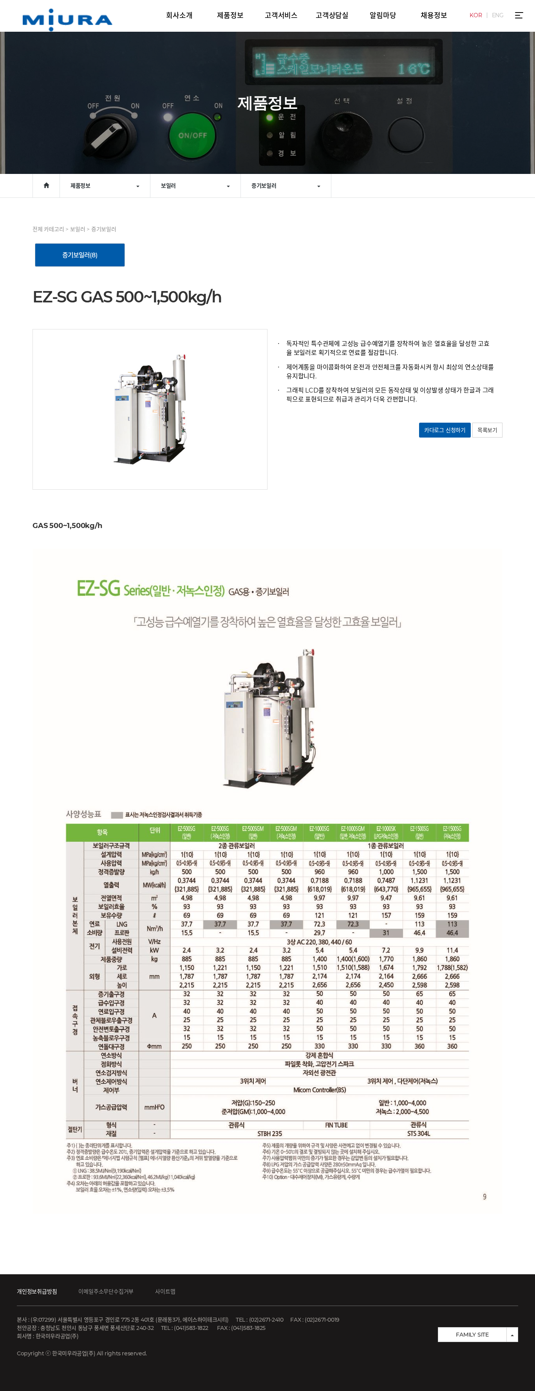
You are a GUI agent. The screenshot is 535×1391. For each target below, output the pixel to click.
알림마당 (383, 15)
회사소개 (179, 15)
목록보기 (487, 430)
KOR (476, 15)
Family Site (472, 1334)
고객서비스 (281, 15)
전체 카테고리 (48, 229)
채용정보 (434, 15)
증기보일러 (103, 229)
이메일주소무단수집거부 (106, 1291)
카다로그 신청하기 (445, 430)
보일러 (77, 229)
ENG (498, 15)
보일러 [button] (168, 185)
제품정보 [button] (80, 185)
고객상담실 (332, 15)
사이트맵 (165, 1291)
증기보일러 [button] (264, 185)
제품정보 (230, 15)
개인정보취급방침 (37, 1291)
